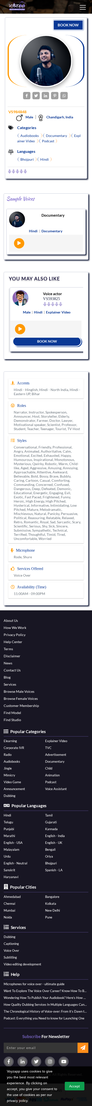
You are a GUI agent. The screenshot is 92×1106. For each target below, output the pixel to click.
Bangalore (52, 897)
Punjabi (9, 829)
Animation (52, 775)
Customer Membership (21, 706)
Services (10, 684)
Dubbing (9, 796)
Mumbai (9, 910)
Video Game (12, 782)
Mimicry (9, 775)
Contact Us (12, 670)
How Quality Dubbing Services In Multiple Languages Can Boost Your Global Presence (45, 1004)
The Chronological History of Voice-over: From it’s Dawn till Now (45, 1011)
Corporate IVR (14, 748)
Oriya (49, 856)
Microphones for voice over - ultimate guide (34, 984)
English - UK (53, 843)
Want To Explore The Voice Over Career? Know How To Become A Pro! (45, 991)
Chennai (9, 903)
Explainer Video (56, 741)
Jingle (8, 768)
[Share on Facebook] (26, 95)
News (8, 663)
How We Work (15, 628)
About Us (11, 620)
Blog (7, 677)
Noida (8, 917)
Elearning (10, 741)
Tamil (49, 815)
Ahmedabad (12, 897)
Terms (8, 649)
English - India (55, 836)
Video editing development (22, 964)
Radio (8, 755)
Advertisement (55, 755)
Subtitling (10, 957)
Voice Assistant (56, 789)
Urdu (7, 856)
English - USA (13, 843)
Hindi (7, 815)
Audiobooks (12, 761)
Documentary (53, 215)
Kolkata (50, 903)
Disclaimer (12, 656)
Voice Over (11, 950)
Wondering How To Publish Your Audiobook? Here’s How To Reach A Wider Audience (45, 998)
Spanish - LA (54, 870)
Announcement (14, 789)
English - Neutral (15, 863)
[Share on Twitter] (36, 95)
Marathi (9, 836)
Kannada (51, 829)
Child (48, 768)
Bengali (50, 849)
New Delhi (52, 910)
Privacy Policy (15, 635)
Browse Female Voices (21, 698)
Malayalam (11, 849)
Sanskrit (9, 870)
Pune (48, 917)
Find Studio (12, 720)
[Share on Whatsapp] (64, 95)
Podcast (50, 782)
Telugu (8, 822)
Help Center (13, 642)
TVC (48, 748)
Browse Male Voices (19, 691)
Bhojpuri (51, 863)
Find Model (12, 713)
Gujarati (51, 822)
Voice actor (51, 293)
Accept (74, 1086)
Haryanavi (11, 877)
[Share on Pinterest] (54, 95)
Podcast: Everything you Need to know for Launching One (44, 1018)
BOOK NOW (68, 25)
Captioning (11, 944)
